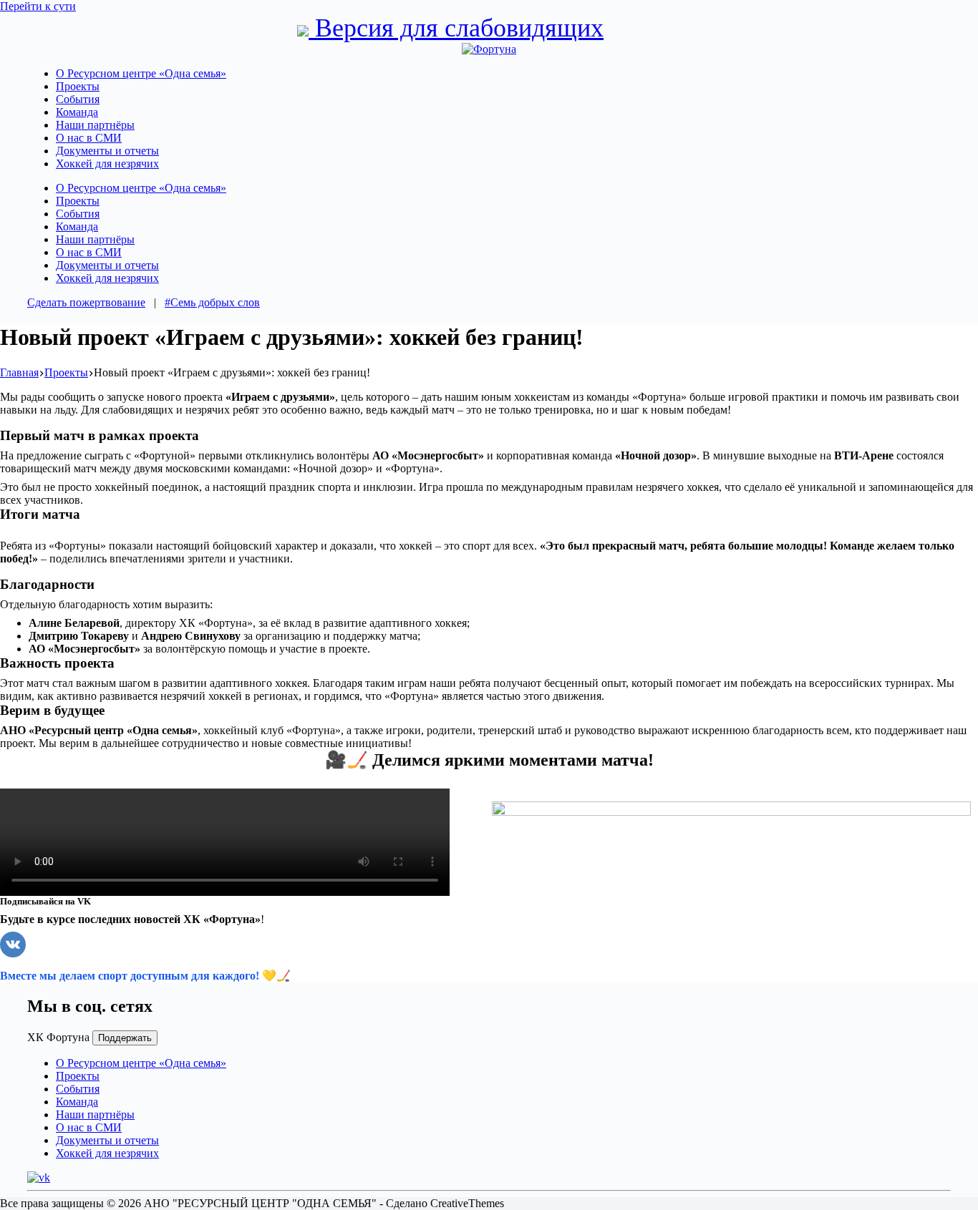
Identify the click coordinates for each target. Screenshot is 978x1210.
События (78, 99)
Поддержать (125, 1038)
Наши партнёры (95, 125)
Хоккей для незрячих (107, 163)
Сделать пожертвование (86, 302)
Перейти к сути (38, 6)
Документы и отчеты (107, 151)
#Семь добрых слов (212, 302)
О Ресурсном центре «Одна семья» (141, 73)
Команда (77, 112)
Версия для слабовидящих (456, 28)
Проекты (78, 86)
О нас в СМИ (89, 138)
